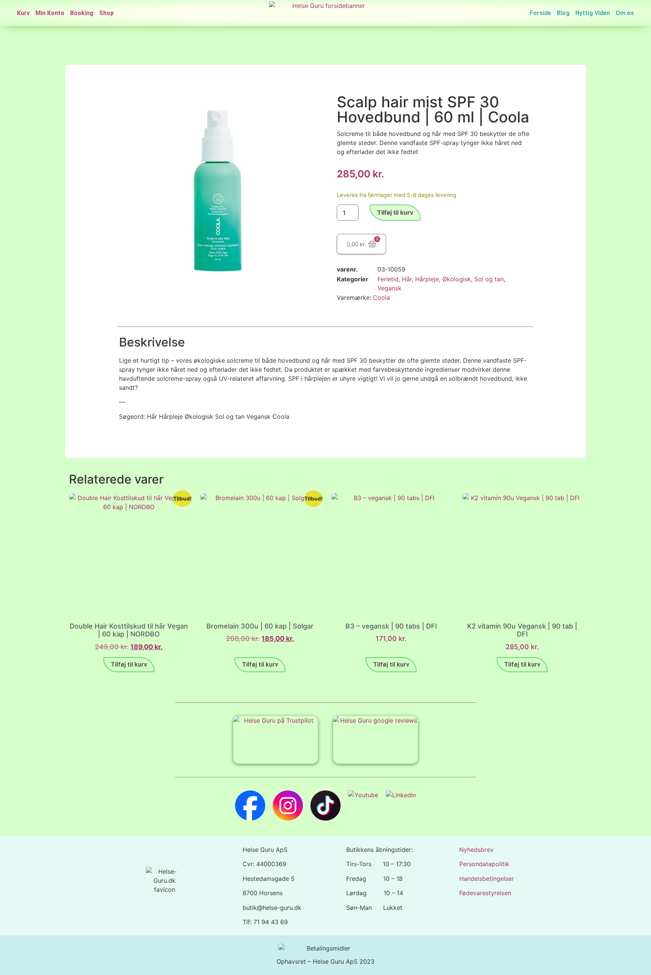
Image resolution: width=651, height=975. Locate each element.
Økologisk (456, 279)
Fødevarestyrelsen (485, 893)
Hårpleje (427, 279)
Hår (407, 279)
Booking (81, 13)
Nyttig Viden (592, 13)
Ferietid (388, 279)
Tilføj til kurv (395, 212)
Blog (563, 13)
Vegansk (389, 288)
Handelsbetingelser (486, 878)
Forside (540, 13)
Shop (106, 13)
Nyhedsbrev (476, 849)
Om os (625, 13)
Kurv (23, 13)
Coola (381, 297)
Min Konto (49, 13)
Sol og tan (489, 279)
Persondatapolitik (484, 864)
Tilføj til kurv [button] (129, 664)
